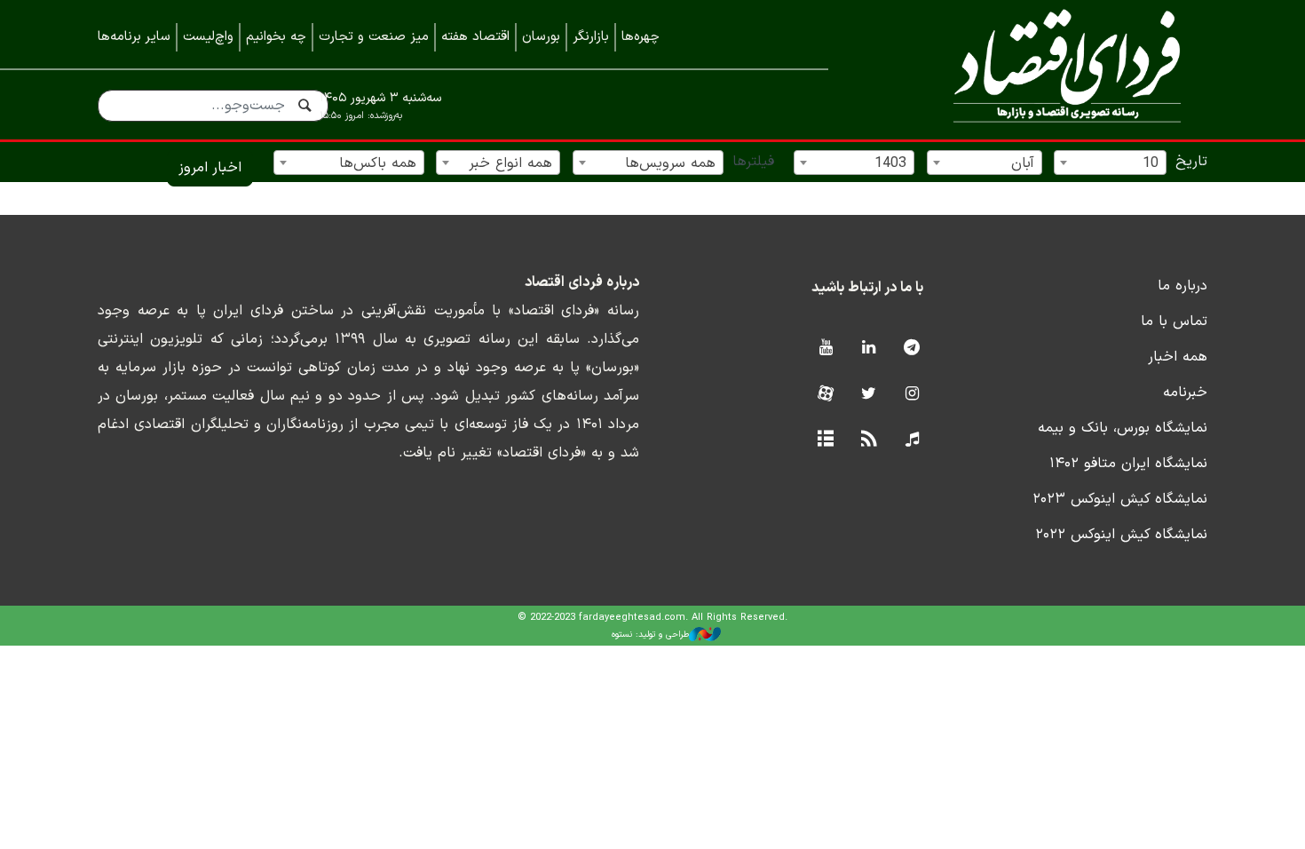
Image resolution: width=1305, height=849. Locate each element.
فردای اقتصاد (1043, 69)
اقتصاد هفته (475, 37)
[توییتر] (869, 395)
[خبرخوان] (869, 440)
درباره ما (1182, 286)
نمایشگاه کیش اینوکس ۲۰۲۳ (1119, 499)
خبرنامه (1185, 392)
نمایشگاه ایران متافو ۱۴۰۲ (1128, 463)
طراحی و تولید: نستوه (650, 634)
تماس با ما (1174, 321)
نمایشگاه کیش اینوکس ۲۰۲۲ (1121, 534)
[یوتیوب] (825, 349)
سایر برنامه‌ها (134, 37)
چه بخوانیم (276, 37)
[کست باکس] (912, 440)
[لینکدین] (869, 349)
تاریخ (1191, 161)
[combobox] (1110, 162)
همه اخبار (1177, 357)
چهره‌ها (640, 37)
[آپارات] (825, 395)
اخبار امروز (209, 168)
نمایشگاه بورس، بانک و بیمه (1122, 428)
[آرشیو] (825, 440)
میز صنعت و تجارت (374, 37)
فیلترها (753, 161)
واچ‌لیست (208, 37)
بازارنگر (591, 37)
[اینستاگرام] (912, 395)
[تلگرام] (912, 349)
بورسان (541, 37)
